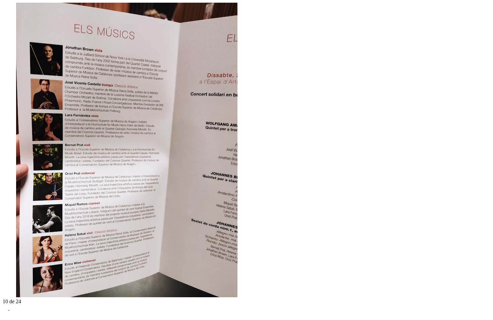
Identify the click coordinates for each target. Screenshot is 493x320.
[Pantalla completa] (6, 308)
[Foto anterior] (5, 295)
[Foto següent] (12, 295)
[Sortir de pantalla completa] (12, 308)
